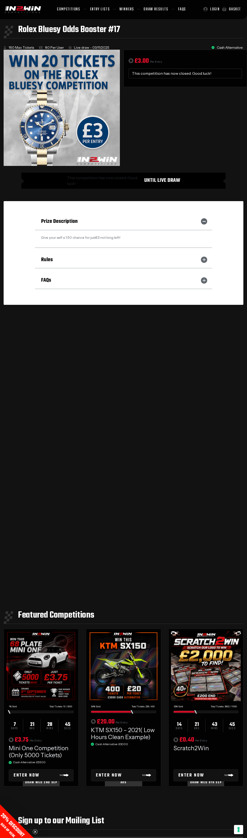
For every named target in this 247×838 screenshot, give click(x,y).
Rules (47, 260)
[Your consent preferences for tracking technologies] (238, 829)
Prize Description (59, 221)
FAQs (46, 280)
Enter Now (27, 775)
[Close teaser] (35, 831)
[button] (17, 821)
